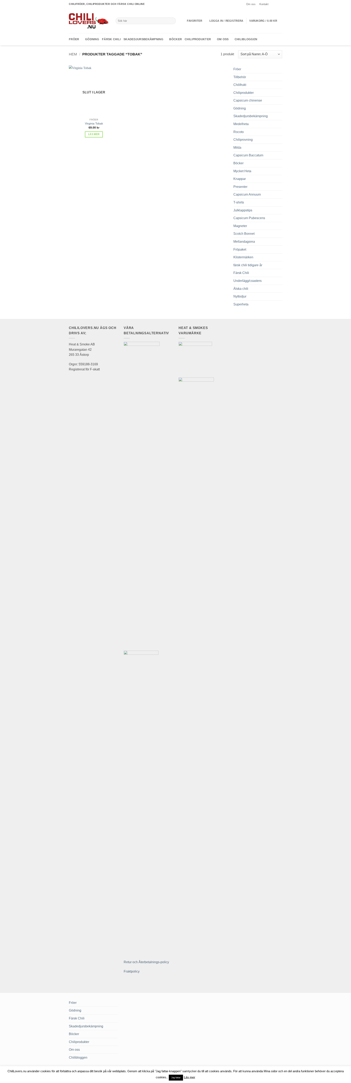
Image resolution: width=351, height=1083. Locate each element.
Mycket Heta (242, 171)
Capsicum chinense (247, 100)
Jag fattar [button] (176, 1077)
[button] (226, 21)
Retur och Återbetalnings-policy (146, 962)
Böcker (175, 39)
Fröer (74, 39)
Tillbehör (239, 77)
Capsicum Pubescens (249, 218)
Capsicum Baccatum (248, 155)
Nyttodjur (239, 296)
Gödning (92, 39)
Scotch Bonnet (244, 233)
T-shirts (238, 202)
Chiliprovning (243, 139)
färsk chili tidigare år (247, 265)
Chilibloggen (246, 39)
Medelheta (241, 124)
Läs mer (94, 134)
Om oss (251, 4)
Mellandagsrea (244, 241)
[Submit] (172, 20)
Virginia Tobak (94, 123)
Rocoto (238, 132)
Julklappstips (242, 210)
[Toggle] (279, 69)
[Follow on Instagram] (276, 4)
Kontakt (264, 4)
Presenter (240, 186)
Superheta (240, 304)
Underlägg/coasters (247, 280)
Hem (73, 54)
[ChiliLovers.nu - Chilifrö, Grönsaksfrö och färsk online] (89, 20)
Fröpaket (239, 249)
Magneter (240, 226)
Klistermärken (243, 257)
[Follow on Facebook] (272, 4)
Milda (237, 147)
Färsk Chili (111, 39)
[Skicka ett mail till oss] (280, 4)
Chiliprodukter (198, 39)
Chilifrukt (239, 85)
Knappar (239, 179)
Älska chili (240, 288)
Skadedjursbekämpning (143, 39)
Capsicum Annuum (247, 194)
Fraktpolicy (132, 971)
